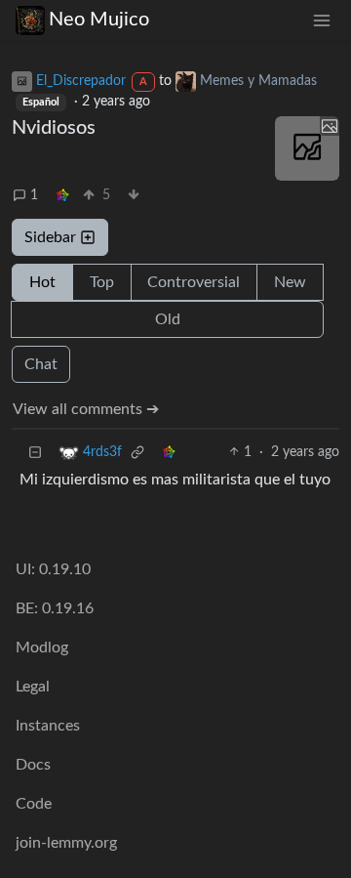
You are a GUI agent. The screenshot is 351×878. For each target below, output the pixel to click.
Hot (42, 282)
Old (167, 319)
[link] (62, 196)
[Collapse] (35, 453)
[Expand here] (307, 148)
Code (34, 804)
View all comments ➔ (86, 409)
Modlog (42, 647)
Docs (33, 765)
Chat (41, 364)
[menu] (321, 20)
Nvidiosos (54, 128)
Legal (33, 686)
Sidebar (50, 237)
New (290, 282)
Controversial (193, 282)
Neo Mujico (99, 19)
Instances (48, 725)
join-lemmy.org (66, 843)
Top (102, 282)
